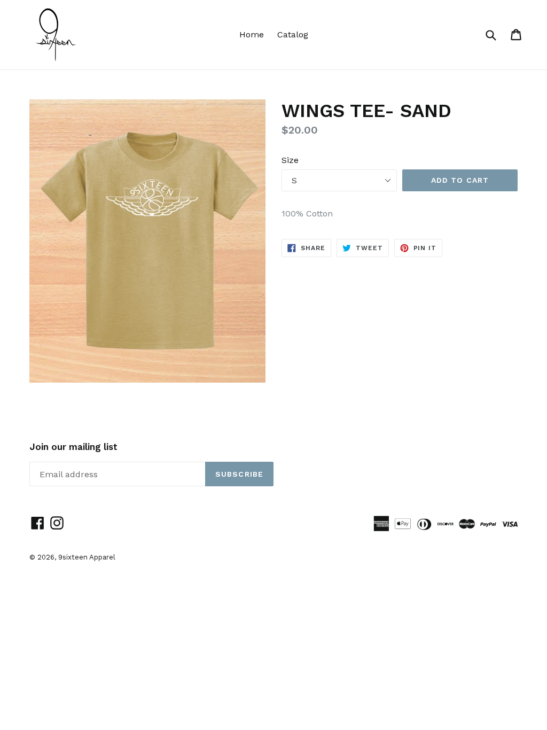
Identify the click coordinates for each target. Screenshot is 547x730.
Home (251, 34)
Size (290, 160)
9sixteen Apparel (86, 557)
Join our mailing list (73, 446)
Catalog (292, 34)
